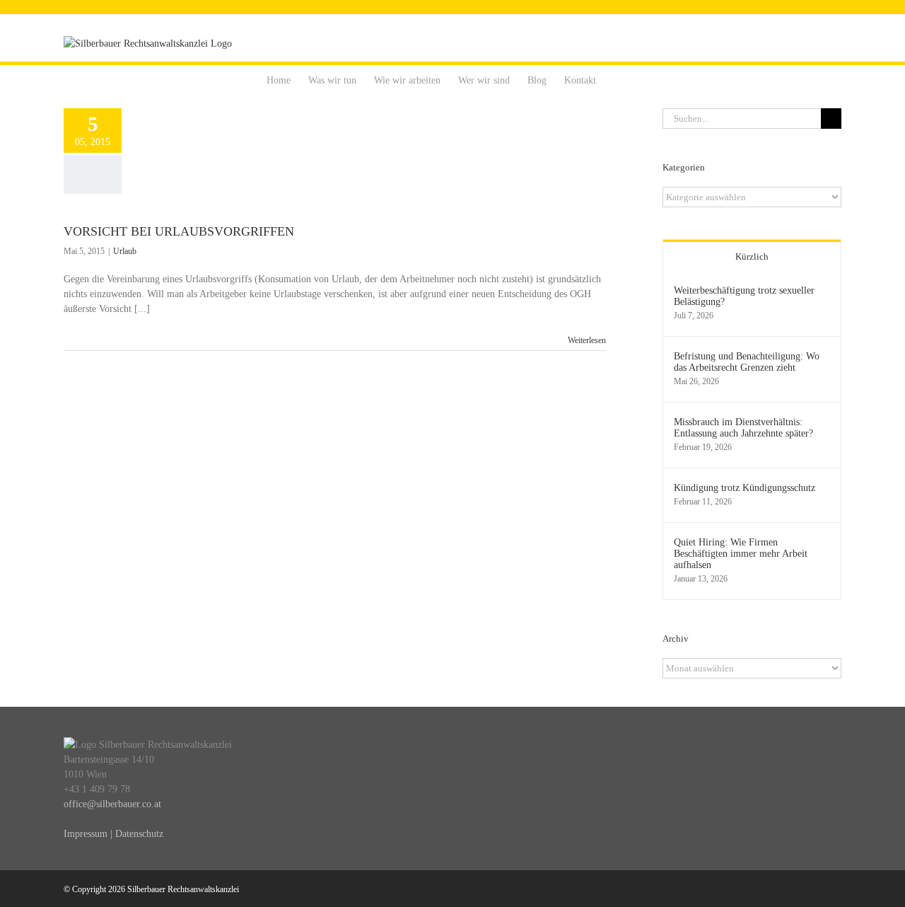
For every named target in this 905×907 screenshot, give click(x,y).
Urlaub (124, 251)
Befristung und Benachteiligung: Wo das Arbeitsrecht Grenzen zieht (746, 362)
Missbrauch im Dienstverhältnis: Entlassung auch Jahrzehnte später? (743, 428)
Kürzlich (752, 256)
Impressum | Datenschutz (113, 833)
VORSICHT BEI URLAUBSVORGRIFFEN (179, 231)
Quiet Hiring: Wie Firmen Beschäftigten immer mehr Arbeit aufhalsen (740, 553)
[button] (617, 79)
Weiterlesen (587, 340)
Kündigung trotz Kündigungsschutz (744, 488)
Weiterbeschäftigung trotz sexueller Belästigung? (744, 296)
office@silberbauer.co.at (112, 804)
